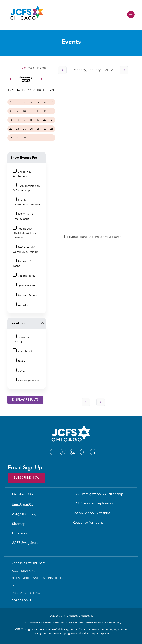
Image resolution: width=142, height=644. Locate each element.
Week (31, 68)
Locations (20, 533)
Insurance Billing (26, 593)
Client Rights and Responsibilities (38, 578)
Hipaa (16, 586)
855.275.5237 (23, 505)
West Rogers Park (28, 381)
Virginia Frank (26, 276)
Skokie (21, 361)
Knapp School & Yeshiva (91, 513)
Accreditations (23, 571)
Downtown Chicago (22, 339)
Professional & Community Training (25, 249)
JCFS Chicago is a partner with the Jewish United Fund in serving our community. (71, 623)
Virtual (21, 371)
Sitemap (19, 524)
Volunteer (23, 305)
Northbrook (25, 351)
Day (23, 68)
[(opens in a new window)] (53, 452)
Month (41, 68)
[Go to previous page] (62, 70)
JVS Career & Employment (23, 217)
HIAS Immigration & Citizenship (26, 188)
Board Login (21, 601)
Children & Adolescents (22, 174)
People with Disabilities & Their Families (24, 233)
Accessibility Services (29, 564)
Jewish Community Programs (26, 202)
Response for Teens (87, 523)
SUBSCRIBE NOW (26, 477)
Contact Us (22, 494)
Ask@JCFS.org (24, 514)
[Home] (26, 14)
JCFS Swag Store (25, 543)
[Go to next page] (124, 70)
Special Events (26, 286)
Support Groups (27, 295)
